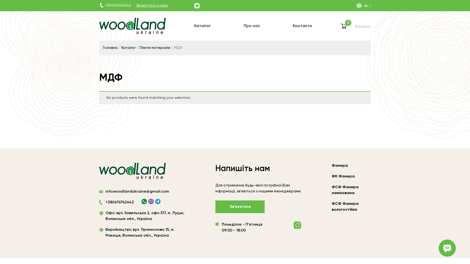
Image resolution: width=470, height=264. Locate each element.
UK (366, 6)
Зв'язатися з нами (152, 6)
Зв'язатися (240, 207)
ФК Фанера (343, 176)
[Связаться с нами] (197, 5)
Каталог (128, 48)
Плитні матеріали (155, 48)
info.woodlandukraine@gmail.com (137, 192)
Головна (110, 48)
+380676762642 (117, 6)
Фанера (340, 166)
